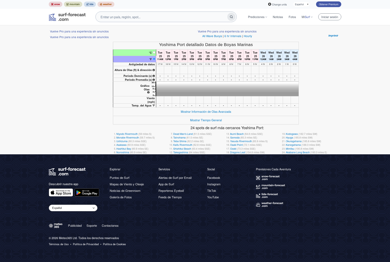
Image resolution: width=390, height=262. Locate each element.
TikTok (211, 190)
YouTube (213, 197)
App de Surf (166, 184)
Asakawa (121, 144)
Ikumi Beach (237, 133)
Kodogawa (292, 133)
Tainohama (179, 137)
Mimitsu (290, 148)
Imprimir (333, 35)
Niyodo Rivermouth (127, 133)
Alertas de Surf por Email (175, 177)
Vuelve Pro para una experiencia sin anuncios (79, 31)
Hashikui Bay (123, 148)
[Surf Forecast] (67, 17)
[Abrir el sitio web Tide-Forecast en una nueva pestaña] (90, 4)
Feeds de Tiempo (170, 197)
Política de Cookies (114, 244)
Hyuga (289, 137)
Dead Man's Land (183, 133)
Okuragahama (294, 141)
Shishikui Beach (182, 148)
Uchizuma (122, 141)
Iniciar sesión (329, 17)
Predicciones (256, 17)
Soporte (92, 225)
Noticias (278, 17)
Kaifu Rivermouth (182, 144)
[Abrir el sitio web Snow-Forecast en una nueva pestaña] (55, 4)
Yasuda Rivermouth (241, 141)
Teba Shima (179, 141)
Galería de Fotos (121, 197)
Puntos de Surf (119, 177)
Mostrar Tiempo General (206, 120)
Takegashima (180, 152)
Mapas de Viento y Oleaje (127, 184)
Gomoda (235, 137)
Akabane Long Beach (298, 152)
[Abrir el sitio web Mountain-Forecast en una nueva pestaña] (73, 4)
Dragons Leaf (237, 152)
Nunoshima (122, 152)
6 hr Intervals (232, 36)
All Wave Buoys (212, 36)
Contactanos (110, 225)
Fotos (292, 17)
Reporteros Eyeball (171, 190)
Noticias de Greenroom (125, 190)
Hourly (248, 36)
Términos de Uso (59, 244)
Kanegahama (293, 144)
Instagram (214, 184)
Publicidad (75, 225)
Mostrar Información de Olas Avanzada (206, 112)
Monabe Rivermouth (127, 137)
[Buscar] (231, 17)
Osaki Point (236, 144)
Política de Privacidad (86, 244)
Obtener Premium (328, 4)
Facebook (213, 177)
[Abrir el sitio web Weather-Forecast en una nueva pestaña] (106, 4)
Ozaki (233, 148)
